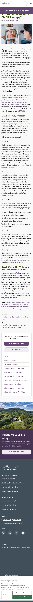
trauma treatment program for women (15, 76)
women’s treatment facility (12, 273)
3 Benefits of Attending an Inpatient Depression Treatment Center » (13, 326)
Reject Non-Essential (22, 593)
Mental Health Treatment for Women (12, 483)
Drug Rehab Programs (8, 479)
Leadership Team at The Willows (14, 376)
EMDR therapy (6, 58)
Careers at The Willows (8, 505)
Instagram (10, 533)
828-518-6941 (7, 520)
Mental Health (14, 21)
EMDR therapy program (16, 304)
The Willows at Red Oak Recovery (14, 71)
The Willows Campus (10, 364)
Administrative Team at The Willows (14, 392)
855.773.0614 (22, 111)
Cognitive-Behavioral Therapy (10, 487)
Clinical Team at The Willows (12, 384)
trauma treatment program (14, 306)
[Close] (31, 578)
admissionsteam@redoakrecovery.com (11, 523)
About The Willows (10, 360)
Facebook (3, 533)
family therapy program (18, 104)
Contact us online (20, 293)
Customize (6, 595)
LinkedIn (23, 533)
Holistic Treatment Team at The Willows (16, 380)
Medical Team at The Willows (13, 372)
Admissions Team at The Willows (14, 388)
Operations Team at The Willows (14, 368)
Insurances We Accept (8, 501)
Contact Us (16, 350)
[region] (16, 588)
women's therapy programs (16, 309)
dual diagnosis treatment (8, 102)
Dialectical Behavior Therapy (10, 491)
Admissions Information (8, 509)
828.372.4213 (17, 520)
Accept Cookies (22, 597)
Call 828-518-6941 (16, 344)
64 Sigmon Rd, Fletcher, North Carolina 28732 (16, 547)
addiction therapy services (13, 302)
